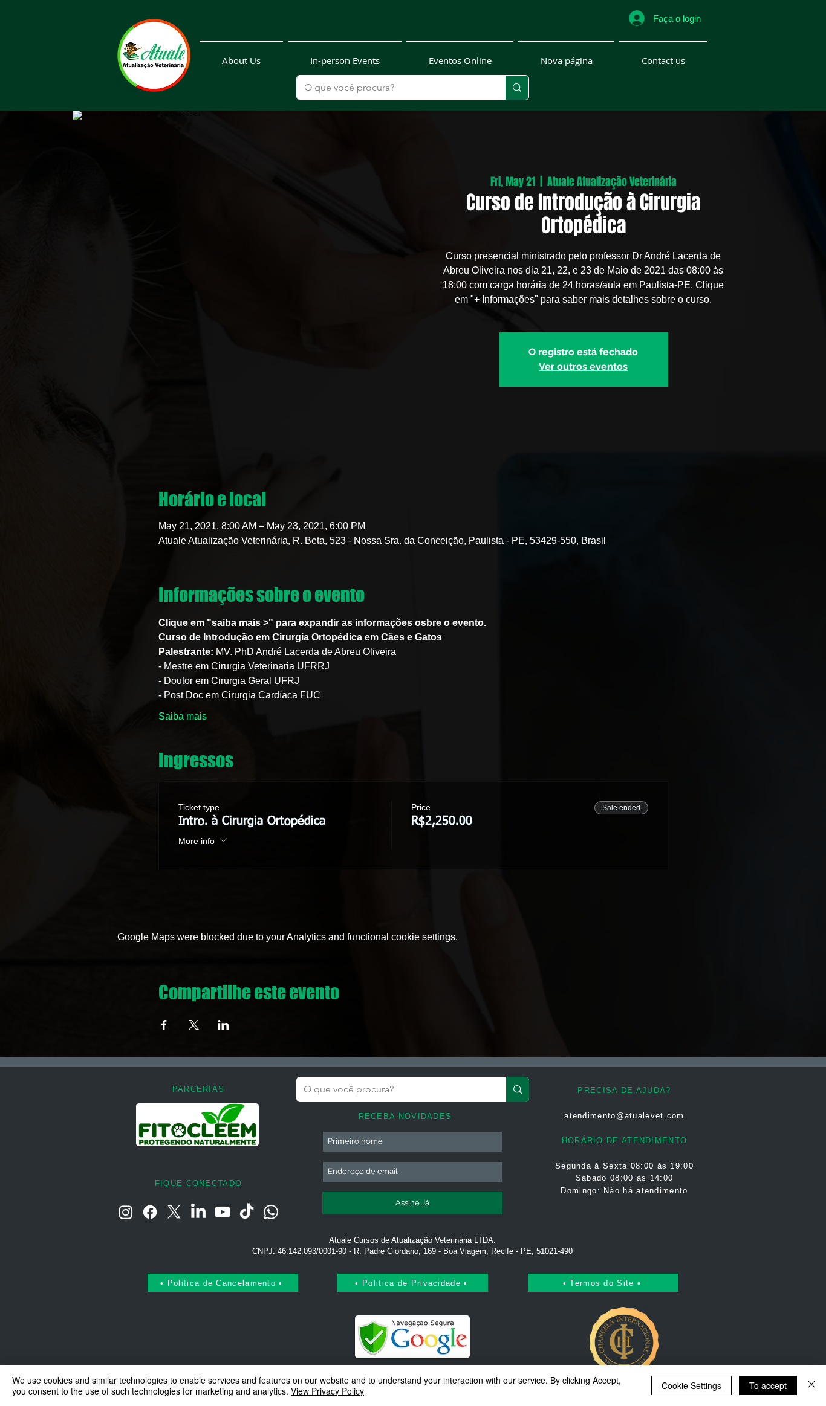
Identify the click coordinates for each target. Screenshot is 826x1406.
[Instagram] (126, 1212)
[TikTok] (247, 1212)
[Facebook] (150, 1212)
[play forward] (245, 1124)
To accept (768, 1385)
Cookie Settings (691, 1385)
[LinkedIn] (198, 1212)
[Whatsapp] (271, 1212)
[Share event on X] (194, 1025)
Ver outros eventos (583, 366)
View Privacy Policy (327, 1391)
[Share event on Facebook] (164, 1025)
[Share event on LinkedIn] (223, 1025)
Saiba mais (182, 716)
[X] (174, 1212)
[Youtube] (222, 1212)
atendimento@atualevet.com (624, 1115)
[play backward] (151, 1124)
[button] (241, 55)
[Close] (811, 1385)
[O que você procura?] (516, 88)
